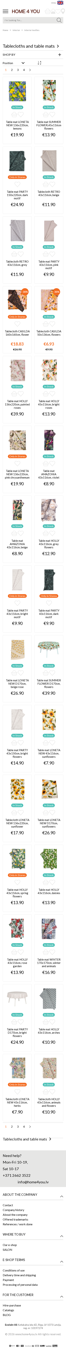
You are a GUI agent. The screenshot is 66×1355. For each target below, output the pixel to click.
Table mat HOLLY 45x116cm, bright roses (49, 404)
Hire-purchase (12, 1305)
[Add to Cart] (14, 114)
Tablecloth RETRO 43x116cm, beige (48, 193)
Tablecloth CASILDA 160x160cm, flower (17, 333)
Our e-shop (10, 1245)
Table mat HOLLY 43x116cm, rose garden (17, 963)
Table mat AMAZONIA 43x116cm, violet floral (48, 474)
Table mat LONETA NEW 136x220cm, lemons (17, 125)
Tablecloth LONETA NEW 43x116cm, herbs (17, 1102)
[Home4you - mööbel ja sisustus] (26, 11)
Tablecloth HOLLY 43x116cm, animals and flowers (48, 1102)
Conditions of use (14, 1270)
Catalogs (8, 1310)
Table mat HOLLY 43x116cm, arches (49, 1031)
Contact (8, 1205)
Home (6, 30)
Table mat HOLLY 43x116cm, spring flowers (17, 893)
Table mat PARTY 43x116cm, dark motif (48, 614)
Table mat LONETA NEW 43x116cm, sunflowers (48, 753)
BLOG (7, 1315)
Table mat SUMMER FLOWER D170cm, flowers (49, 683)
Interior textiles (31, 30)
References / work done (17, 1224)
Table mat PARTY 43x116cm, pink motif (48, 265)
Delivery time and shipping (19, 1275)
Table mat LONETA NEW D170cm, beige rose (17, 683)
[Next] (30, 70)
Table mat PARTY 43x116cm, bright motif (17, 614)
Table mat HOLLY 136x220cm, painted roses (17, 404)
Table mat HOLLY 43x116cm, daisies (49, 891)
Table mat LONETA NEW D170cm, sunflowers (48, 823)
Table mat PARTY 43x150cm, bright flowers (17, 753)
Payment (8, 1280)
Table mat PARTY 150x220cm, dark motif (17, 195)
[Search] (59, 20)
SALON (7, 1249)
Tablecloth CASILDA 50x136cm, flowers (48, 333)
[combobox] (33, 20)
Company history (13, 1210)
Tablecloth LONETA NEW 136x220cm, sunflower (17, 823)
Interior (16, 30)
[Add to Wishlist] (21, 114)
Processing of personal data (20, 1284)
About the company (15, 1214)
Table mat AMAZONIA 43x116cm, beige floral (17, 544)
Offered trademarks (15, 1219)
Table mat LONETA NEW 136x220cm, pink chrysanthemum (17, 474)
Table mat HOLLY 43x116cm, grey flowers (48, 544)
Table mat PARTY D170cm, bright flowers (17, 1033)
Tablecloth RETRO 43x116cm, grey (17, 263)
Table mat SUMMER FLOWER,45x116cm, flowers (48, 125)
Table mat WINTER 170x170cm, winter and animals (49, 963)
